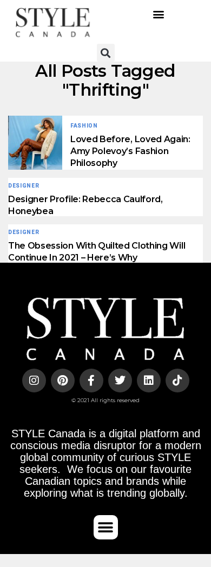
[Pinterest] (63, 380)
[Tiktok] (177, 380)
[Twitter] (120, 380)
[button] (158, 14)
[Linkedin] (149, 380)
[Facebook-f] (91, 380)
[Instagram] (34, 380)
